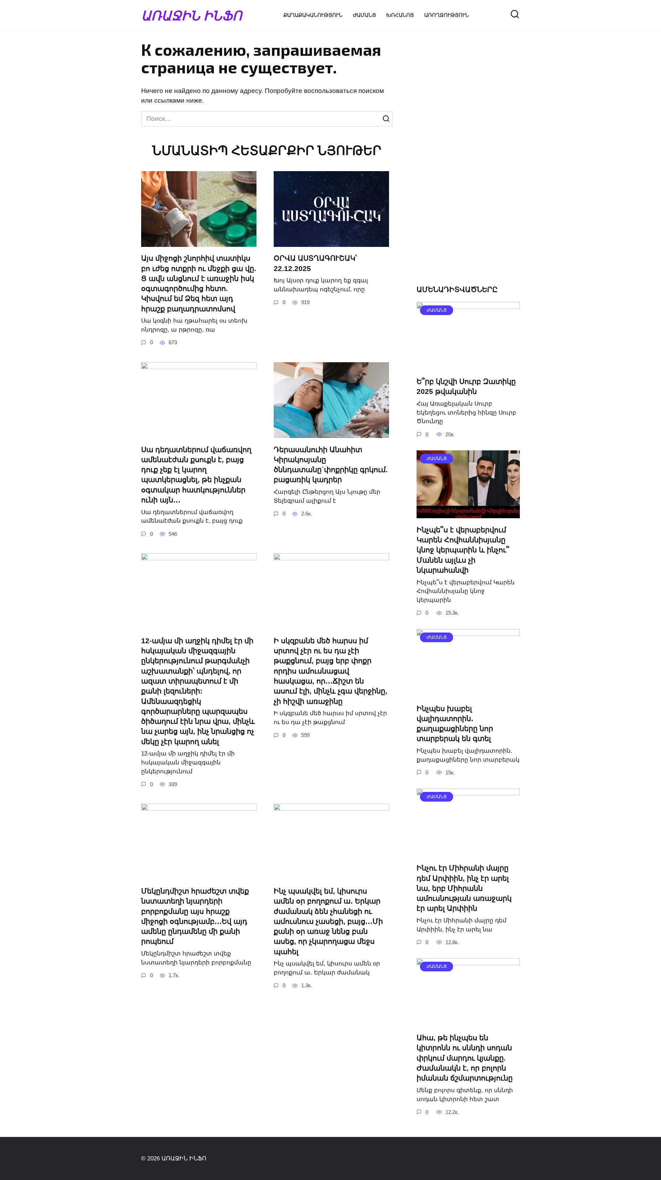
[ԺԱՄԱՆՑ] (468, 364)
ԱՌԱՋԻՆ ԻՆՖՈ (191, 15)
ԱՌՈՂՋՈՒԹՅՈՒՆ (446, 15)
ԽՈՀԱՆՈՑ (400, 15)
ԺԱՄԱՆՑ (364, 15)
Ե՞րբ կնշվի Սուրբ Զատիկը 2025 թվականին (466, 386)
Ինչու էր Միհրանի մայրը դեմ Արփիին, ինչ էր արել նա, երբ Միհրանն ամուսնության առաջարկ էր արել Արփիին (464, 888)
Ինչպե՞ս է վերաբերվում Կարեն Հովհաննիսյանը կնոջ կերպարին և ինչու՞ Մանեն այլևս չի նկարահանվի (463, 550)
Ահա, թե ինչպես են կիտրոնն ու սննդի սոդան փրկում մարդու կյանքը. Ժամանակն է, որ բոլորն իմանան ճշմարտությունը (465, 1058)
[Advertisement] (468, 164)
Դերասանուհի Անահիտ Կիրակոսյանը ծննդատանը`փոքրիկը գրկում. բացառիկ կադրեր (331, 465)
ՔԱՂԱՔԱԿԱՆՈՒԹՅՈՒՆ (313, 15)
